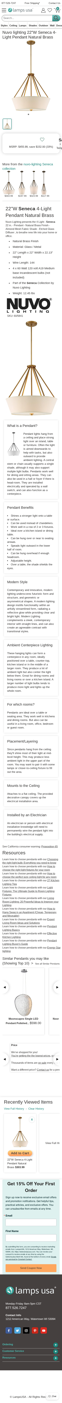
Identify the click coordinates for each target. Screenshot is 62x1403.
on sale (42, 1062)
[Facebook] (9, 1330)
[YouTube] (44, 1330)
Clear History (36, 1108)
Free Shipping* (32, 3)
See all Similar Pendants (47, 963)
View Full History (14, 1108)
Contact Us (54, 3)
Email (9, 1215)
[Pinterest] (35, 1330)
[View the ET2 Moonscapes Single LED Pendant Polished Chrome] (23, 992)
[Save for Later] (42, 140)
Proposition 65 (49, 846)
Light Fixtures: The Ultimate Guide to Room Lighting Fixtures (28, 891)
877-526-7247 (9, 3)
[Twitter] (17, 1330)
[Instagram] (26, 1330)
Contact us (43, 1069)
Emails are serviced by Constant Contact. (31, 1257)
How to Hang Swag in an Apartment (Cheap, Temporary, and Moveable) (29, 912)
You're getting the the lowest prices (30, 1055)
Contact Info (13, 1315)
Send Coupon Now (31, 1268)
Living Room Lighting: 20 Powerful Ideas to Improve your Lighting (30, 902)
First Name (12, 1231)
